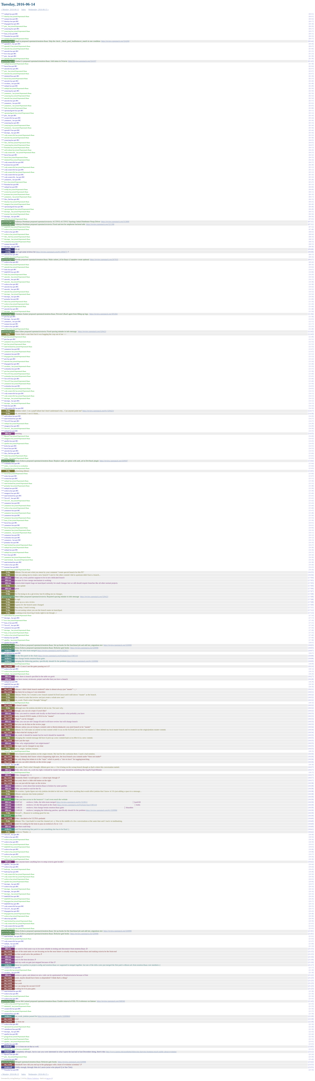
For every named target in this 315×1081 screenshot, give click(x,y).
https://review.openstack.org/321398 (100, 224)
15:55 (311, 518)
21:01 (311, 923)
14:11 (311, 391)
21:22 (311, 975)
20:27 (311, 901)
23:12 (311, 1052)
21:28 (311, 991)
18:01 (311, 642)
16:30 (311, 550)
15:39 (311, 488)
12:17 (311, 324)
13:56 (311, 384)
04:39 (311, 165)
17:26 (311, 628)
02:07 (311, 69)
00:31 (311, 34)
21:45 (311, 1004)
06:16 (311, 194)
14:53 (311, 448)
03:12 (311, 113)
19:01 (311, 844)
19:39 (311, 859)
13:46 (311, 379)
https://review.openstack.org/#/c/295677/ (51, 252)
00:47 (311, 46)
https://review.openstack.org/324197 (82, 61)
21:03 (311, 939)
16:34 (311, 555)
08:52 (311, 239)
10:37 (311, 279)
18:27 (311, 676)
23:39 (311, 1057)
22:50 (311, 1037)
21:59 (311, 1014)
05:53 (311, 184)
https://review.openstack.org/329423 (92, 331)
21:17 (311, 965)
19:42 (311, 862)
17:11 (311, 607)
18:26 (311, 674)
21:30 (311, 994)
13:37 (311, 369)
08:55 (311, 244)
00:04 (311, 19)
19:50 (311, 874)
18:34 (311, 727)
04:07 (311, 145)
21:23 (311, 978)
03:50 (311, 133)
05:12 (311, 167)
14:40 (311, 436)
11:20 (311, 304)
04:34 (311, 160)
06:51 (311, 212)
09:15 (311, 254)
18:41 (311, 829)
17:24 (311, 625)
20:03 (311, 879)
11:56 (311, 314)
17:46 (311, 638)
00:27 (311, 29)
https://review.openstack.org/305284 (103, 314)
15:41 (311, 496)
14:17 (311, 411)
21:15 (311, 949)
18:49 (311, 834)
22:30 (311, 1029)
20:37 (311, 909)
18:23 (311, 671)
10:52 (311, 289)
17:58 (311, 640)
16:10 (311, 530)
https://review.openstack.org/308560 (111, 1001)
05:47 (311, 182)
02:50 (311, 88)
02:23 (311, 78)
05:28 (311, 179)
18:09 (311, 661)
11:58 (311, 316)
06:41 (311, 202)
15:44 (311, 505)
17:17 (311, 618)
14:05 (311, 388)
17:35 (311, 633)
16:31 (311, 552)
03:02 (311, 103)
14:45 (311, 441)
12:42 (311, 331)
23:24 (311, 1054)
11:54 (311, 311)
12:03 (311, 319)
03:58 (311, 138)
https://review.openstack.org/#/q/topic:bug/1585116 (58, 656)
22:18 (311, 1016)
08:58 (311, 247)
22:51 (311, 1039)
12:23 (311, 326)
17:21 (311, 623)
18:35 (311, 735)
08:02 (311, 232)
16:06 (311, 528)
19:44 (311, 864)
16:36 (311, 557)
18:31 (311, 689)
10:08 (311, 272)
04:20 (311, 150)
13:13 (311, 356)
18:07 (311, 651)
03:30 (311, 120)
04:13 (311, 147)
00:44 (311, 41)
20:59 (311, 918)
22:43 (311, 1032)
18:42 (311, 832)
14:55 (311, 451)
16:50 (311, 570)
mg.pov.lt (49, 1078)
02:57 (311, 101)
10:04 (311, 267)
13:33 (311, 366)
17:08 (311, 594)
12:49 (311, 337)
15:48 (311, 513)
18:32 (311, 695)
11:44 (311, 306)
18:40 (311, 818)
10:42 (311, 287)
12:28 (311, 329)
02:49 (311, 86)
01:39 (311, 56)
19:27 (311, 854)
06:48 (311, 207)
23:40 (311, 1059)
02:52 (311, 96)
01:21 (311, 51)
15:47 (311, 510)
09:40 (311, 262)
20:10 (311, 886)
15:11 (311, 478)
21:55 (311, 1006)
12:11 (311, 321)
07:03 (311, 219)
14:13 (311, 403)
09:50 (311, 265)
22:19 (311, 1024)
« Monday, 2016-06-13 (10, 10)
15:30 (311, 481)
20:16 (311, 889)
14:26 (311, 416)
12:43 (311, 334)
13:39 (311, 371)
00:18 (311, 24)
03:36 (311, 128)
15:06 (311, 473)
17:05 (311, 580)
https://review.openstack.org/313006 (115, 222)
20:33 (311, 904)
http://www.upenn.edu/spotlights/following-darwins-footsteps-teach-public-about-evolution (141, 1052)
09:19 (311, 257)
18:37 (311, 767)
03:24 (311, 118)
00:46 (311, 44)
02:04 (311, 66)
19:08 (311, 849)
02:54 (311, 98)
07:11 (311, 222)
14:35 (311, 431)
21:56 (311, 1009)
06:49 (311, 209)
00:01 (311, 14)
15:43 (311, 503)
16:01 (311, 523)
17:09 (311, 605)
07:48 (311, 229)
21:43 (311, 1001)
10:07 (311, 269)
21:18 (311, 970)
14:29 (311, 423)
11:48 (311, 309)
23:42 (311, 1062)
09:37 (311, 259)
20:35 (311, 906)
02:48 (311, 83)
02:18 (311, 76)
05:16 (311, 175)
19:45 (311, 869)
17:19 (311, 620)
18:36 (311, 754)
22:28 (311, 1027)
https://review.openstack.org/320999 (117, 645)
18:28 (311, 679)
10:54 (311, 294)
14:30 (311, 428)
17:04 (311, 578)
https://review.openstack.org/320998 (84, 648)
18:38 (311, 783)
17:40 (311, 635)
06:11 (311, 192)
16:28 (311, 547)
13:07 (311, 349)
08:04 (311, 234)
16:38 (311, 562)
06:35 (311, 199)
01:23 (311, 54)
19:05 (311, 847)
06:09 (311, 187)
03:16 (311, 115)
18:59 (311, 842)
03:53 (311, 135)
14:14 (311, 406)
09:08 (311, 249)
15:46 (311, 508)
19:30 (311, 857)
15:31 (311, 483)
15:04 (311, 461)
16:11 (311, 533)
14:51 (311, 446)
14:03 (311, 386)
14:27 (311, 419)
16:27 (311, 545)
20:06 (311, 882)
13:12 (311, 354)
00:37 (311, 39)
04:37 (311, 162)
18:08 (311, 656)
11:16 (311, 301)
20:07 (311, 884)
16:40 (311, 565)
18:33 (311, 713)
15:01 (311, 456)
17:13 (311, 613)
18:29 (311, 682)
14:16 (311, 408)
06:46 (311, 204)
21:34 (311, 996)
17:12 (311, 610)
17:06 (311, 586)
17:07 (311, 591)
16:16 (311, 542)
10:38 (311, 282)
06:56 (311, 214)
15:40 (311, 493)
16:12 (311, 535)
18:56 (311, 837)
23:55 (311, 1065)
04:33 (311, 157)
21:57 (311, 1011)
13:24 (311, 361)
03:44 (311, 130)
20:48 (311, 914)
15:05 (311, 468)
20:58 (311, 916)
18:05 (311, 645)
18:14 (311, 666)
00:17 (311, 21)
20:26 (311, 896)
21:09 (311, 944)
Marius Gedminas (33, 1078)
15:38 (311, 486)
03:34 (311, 125)
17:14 (311, 615)
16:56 (311, 575)
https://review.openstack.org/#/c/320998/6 (54, 1016)
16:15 (311, 540)
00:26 (311, 26)
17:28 (311, 630)
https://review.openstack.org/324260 (115, 41)
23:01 (311, 1041)
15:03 (311, 458)
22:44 (311, 1034)
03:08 (311, 108)
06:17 (311, 197)
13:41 (311, 376)
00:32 (311, 36)
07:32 (311, 227)
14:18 (311, 413)
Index (23, 10)
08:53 (311, 242)
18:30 (311, 684)
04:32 (311, 155)
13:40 (311, 374)
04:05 (311, 140)
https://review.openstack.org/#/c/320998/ (82, 661)
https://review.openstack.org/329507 (114, 461)
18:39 (311, 797)
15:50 (311, 515)
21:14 (311, 946)
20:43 (311, 911)
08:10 (311, 237)
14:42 (311, 438)
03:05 (311, 106)
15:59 (311, 520)
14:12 (311, 398)
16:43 (311, 567)
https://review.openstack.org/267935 (104, 259)
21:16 (311, 957)
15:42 (311, 501)
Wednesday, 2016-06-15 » (38, 10)
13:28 (311, 364)
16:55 (311, 572)
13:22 (311, 359)
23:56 (311, 1070)
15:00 (311, 453)
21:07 (311, 941)
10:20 (311, 274)
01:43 (311, 61)
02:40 (311, 81)
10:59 (311, 297)
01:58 (311, 64)
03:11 (311, 111)
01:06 (311, 49)
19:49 (311, 872)
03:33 (311, 123)
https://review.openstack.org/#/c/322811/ (53, 651)
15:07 (311, 476)
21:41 (311, 999)
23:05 (311, 1044)
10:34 (311, 277)
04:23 (311, 152)
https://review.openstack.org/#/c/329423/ (98, 411)
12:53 (311, 342)
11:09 (311, 299)
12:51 (311, 339)
